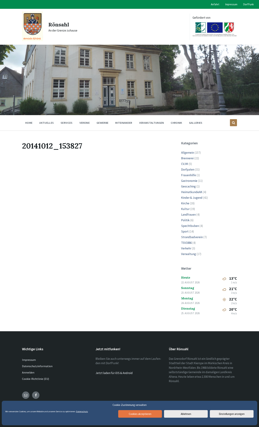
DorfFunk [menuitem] (248, 4)
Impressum (29, 360)
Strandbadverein (192, 237)
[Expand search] (233, 122)
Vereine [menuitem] (84, 122)
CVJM (184, 164)
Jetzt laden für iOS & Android (114, 373)
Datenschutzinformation (37, 366)
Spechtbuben (190, 226)
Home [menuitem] (28, 122)
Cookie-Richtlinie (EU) (35, 379)
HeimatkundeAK (191, 192)
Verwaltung (188, 254)
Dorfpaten (187, 169)
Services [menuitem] (67, 122)
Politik (185, 220)
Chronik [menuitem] (176, 122)
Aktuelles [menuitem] (46, 122)
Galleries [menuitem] (195, 122)
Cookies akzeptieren (140, 414)
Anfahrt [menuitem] (215, 4)
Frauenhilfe (188, 175)
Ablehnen (186, 414)
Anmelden (28, 372)
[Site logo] (32, 40)
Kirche (185, 203)
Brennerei (187, 158)
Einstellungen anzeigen (232, 414)
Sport (185, 231)
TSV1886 (186, 243)
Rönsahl (58, 24)
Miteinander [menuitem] (123, 122)
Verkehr (186, 248)
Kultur (185, 209)
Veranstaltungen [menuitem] (151, 122)
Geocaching (188, 186)
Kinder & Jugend (191, 198)
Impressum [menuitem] (231, 4)
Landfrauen (188, 214)
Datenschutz (82, 411)
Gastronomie (189, 181)
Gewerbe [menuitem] (102, 122)
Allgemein (187, 153)
